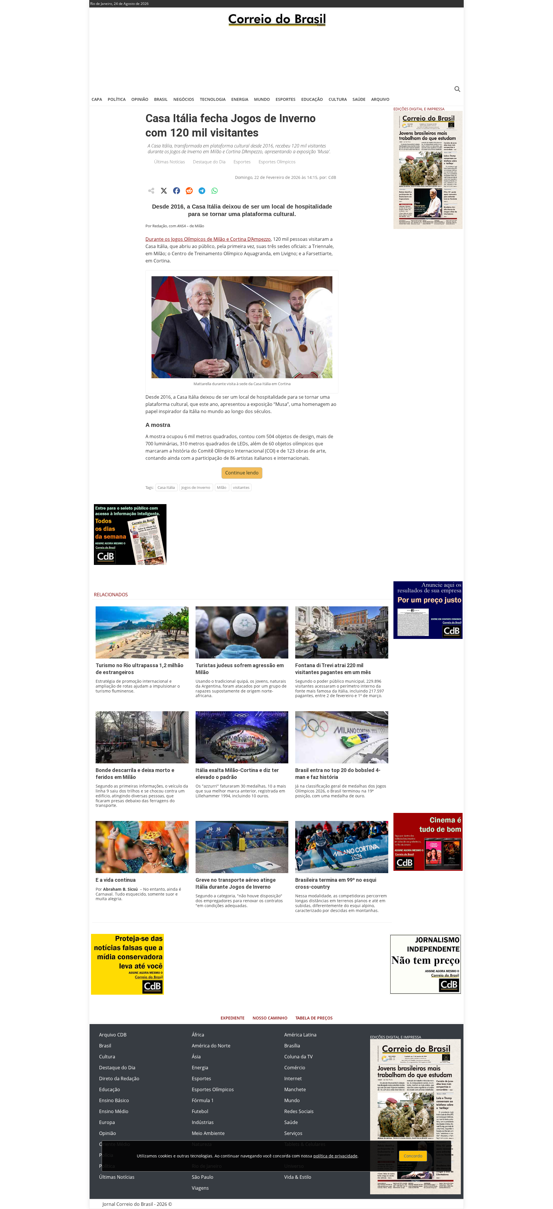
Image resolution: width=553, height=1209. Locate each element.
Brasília (292, 1045)
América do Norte (211, 1045)
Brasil (161, 99)
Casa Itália (166, 487)
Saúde (359, 99)
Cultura (338, 99)
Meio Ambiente (208, 1133)
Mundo (262, 99)
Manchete (295, 1089)
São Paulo (202, 1177)
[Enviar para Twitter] (163, 190)
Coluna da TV (298, 1056)
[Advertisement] (276, 59)
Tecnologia (213, 99)
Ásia (196, 1056)
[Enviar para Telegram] (201, 190)
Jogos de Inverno (195, 487)
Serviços (293, 1133)
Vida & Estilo (297, 1177)
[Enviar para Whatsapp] (214, 190)
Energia (239, 99)
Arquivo (380, 99)
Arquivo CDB (112, 1035)
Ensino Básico (114, 1100)
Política (117, 99)
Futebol (200, 1111)
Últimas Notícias (169, 161)
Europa (107, 1122)
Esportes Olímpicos (277, 161)
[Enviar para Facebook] (176, 190)
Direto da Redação (119, 1078)
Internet (293, 1078)
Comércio (294, 1067)
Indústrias (203, 1122)
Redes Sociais (299, 1111)
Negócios (183, 99)
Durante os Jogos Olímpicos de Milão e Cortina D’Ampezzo (208, 239)
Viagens (200, 1188)
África (198, 1035)
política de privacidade (335, 1156)
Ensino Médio (113, 1111)
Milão (221, 487)
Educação (312, 99)
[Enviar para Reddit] (189, 190)
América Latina (300, 1035)
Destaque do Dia (209, 161)
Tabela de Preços (314, 1018)
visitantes (241, 487)
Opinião (139, 99)
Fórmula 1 (203, 1100)
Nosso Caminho (270, 1018)
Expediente (233, 1018)
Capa (97, 99)
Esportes (286, 99)
